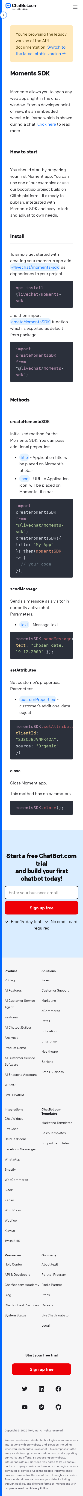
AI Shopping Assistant (21, 1074)
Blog (8, 1295)
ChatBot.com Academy (22, 1284)
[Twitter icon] (25, 1389)
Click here (46, 124)
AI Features (13, 990)
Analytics (11, 1037)
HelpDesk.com (15, 1139)
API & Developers (17, 1274)
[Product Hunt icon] (41, 1408)
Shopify (10, 1169)
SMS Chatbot (14, 1095)
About (50, 1264)
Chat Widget (14, 1118)
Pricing (10, 980)
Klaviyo (10, 1230)
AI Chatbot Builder (18, 1027)
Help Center (13, 1264)
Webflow (11, 1220)
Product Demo (15, 1047)
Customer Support (55, 990)
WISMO (10, 1084)
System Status (15, 1315)
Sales (46, 980)
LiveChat (11, 1128)
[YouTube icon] (25, 1408)
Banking (47, 1061)
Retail (46, 1021)
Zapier (9, 1200)
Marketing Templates (57, 1122)
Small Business (53, 1072)
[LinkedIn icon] (41, 1389)
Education (49, 1031)
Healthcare (50, 1051)
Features (11, 1017)
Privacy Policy (39, 1488)
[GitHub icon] (58, 1408)
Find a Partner (52, 1284)
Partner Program (54, 1274)
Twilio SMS (12, 1240)
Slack (9, 1190)
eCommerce (51, 1010)
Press (46, 1295)
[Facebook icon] (58, 1389)
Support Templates (55, 1143)
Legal (46, 1325)
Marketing (49, 1000)
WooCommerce (16, 1179)
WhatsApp (12, 1159)
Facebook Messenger (20, 1149)
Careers (47, 1305)
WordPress (13, 1210)
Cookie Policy (53, 1470)
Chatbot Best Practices (22, 1305)
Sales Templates (54, 1133)
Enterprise (49, 1041)
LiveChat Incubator (56, 1315)
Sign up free (41, 907)
